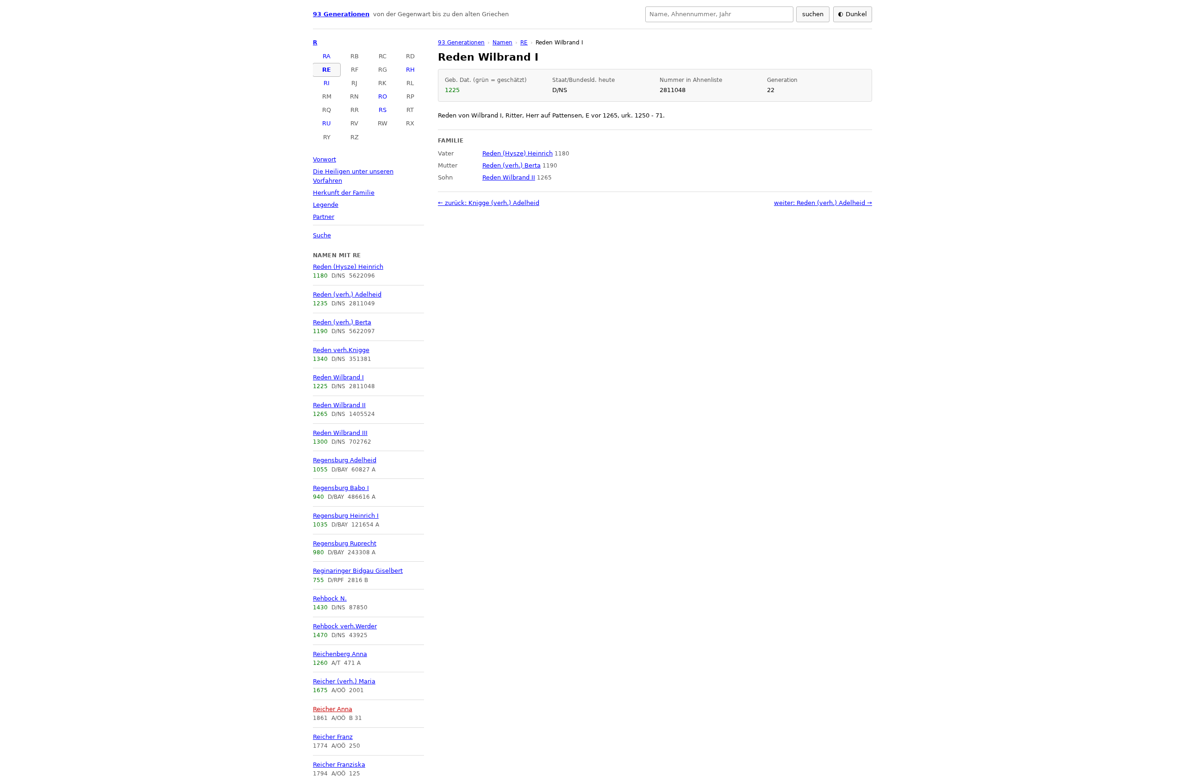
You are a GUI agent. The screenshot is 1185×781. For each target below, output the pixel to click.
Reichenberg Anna (340, 654)
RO (382, 96)
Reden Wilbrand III (340, 432)
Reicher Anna (332, 709)
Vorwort (324, 159)
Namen (502, 42)
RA (327, 56)
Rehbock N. (330, 598)
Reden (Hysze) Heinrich (348, 266)
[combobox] (719, 14)
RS (383, 109)
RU (326, 123)
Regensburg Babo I (341, 487)
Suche (322, 235)
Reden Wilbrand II (339, 405)
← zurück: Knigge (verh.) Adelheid (488, 202)
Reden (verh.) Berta (342, 322)
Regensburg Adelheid (344, 460)
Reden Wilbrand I (338, 377)
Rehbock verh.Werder (345, 626)
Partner (323, 216)
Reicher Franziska (339, 764)
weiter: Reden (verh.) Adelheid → (823, 202)
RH (410, 69)
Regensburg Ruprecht (344, 543)
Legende (325, 204)
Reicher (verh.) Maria (344, 681)
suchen (812, 14)
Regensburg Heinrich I (346, 515)
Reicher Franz (333, 736)
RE (326, 69)
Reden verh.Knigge (341, 350)
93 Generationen (341, 14)
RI (327, 83)
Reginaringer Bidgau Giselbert (358, 570)
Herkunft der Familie (343, 192)
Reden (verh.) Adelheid (347, 294)
